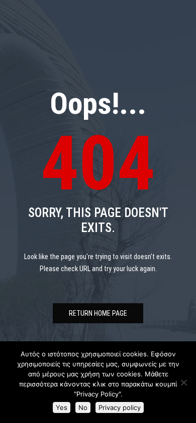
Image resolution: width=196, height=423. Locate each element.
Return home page (98, 313)
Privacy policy (120, 407)
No (82, 407)
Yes (61, 407)
